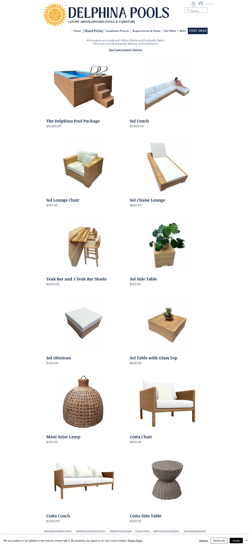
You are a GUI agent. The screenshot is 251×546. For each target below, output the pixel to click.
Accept (236, 540)
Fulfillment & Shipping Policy (91, 531)
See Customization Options (125, 49)
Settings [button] (203, 540)
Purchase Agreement (195, 531)
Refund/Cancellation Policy (58, 531)
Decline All (219, 540)
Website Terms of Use (121, 531)
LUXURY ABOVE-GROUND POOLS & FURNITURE (101, 21)
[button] (193, 4)
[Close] (247, 540)
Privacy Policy (142, 531)
